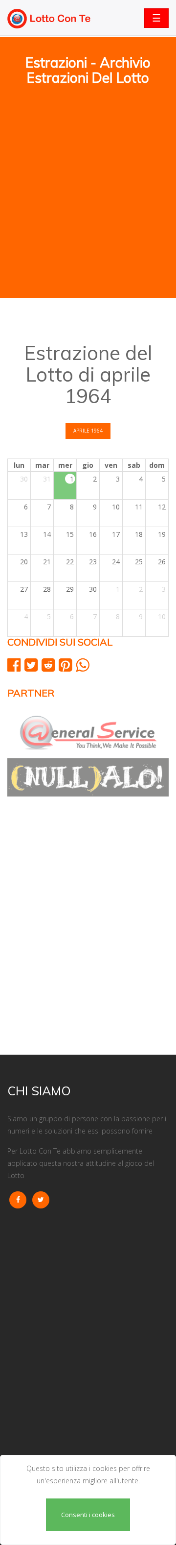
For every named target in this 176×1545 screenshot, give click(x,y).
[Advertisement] (88, 147)
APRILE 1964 (88, 430)
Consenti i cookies (88, 1514)
